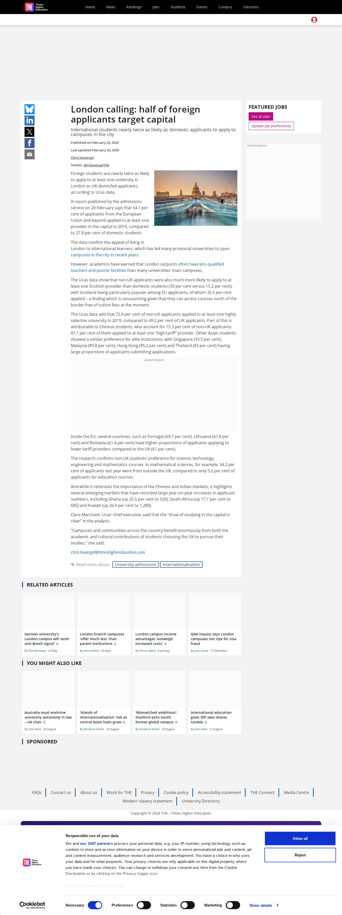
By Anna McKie (89, 650)
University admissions (135, 564)
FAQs (37, 792)
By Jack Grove (199, 650)
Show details (260, 905)
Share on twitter (30, 132)
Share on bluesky (30, 109)
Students (178, 7)
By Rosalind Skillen (92, 729)
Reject (300, 855)
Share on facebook (30, 143)
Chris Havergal (82, 157)
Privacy (147, 792)
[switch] (144, 905)
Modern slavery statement (148, 801)
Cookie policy (176, 792)
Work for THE (119, 792)
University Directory (201, 801)
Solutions (251, 7)
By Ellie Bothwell (35, 650)
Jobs (155, 7)
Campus (225, 7)
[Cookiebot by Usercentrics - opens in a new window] (32, 905)
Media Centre (296, 792)
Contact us (61, 792)
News (110, 7)
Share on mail (30, 154)
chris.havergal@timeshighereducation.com (108, 552)
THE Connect (262, 792)
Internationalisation (181, 564)
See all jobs (260, 116)
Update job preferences (271, 126)
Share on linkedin (30, 121)
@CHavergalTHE (96, 165)
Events (202, 7)
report (81, 201)
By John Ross (33, 729)
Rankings (133, 7)
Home (90, 7)
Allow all (300, 838)
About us (88, 792)
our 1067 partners (96, 843)
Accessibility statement (219, 792)
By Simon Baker (145, 650)
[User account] (314, 19)
